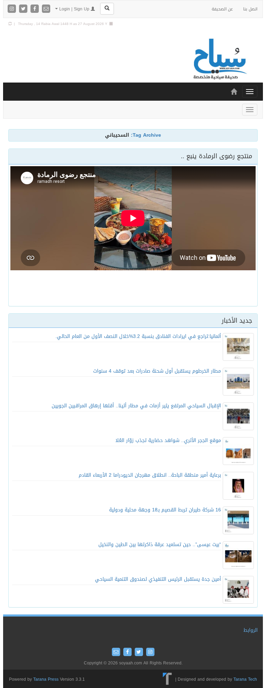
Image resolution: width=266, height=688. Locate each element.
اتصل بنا (250, 9)
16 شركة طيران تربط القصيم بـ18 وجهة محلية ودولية (165, 510)
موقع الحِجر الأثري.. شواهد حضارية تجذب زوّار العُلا (168, 440)
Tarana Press (46, 679)
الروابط (250, 630)
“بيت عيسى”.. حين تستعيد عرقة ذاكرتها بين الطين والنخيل (159, 544)
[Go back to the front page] (219, 59)
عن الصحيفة (222, 9)
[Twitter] (24, 9)
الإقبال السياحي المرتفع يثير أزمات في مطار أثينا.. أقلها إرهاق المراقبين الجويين (136, 405)
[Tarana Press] (167, 679)
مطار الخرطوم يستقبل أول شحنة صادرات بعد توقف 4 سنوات (157, 371)
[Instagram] (12, 9)
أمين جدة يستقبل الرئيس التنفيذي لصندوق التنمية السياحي (158, 579)
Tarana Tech (245, 679)
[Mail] (46, 9)
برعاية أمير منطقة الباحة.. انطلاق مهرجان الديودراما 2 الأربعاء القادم (150, 475)
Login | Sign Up (74, 9)
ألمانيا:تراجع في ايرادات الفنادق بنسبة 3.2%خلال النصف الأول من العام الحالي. (138, 336)
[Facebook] (35, 9)
